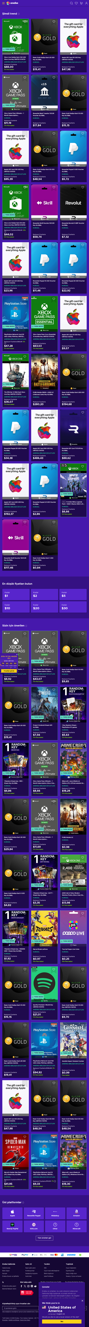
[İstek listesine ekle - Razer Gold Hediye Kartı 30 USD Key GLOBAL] (25, 802)
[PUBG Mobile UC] (73, 813)
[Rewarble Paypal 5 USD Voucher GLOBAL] (73, 146)
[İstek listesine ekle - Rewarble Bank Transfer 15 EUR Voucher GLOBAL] (54, 78)
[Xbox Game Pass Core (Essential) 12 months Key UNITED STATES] (44, 311)
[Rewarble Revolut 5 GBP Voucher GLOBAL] (73, 199)
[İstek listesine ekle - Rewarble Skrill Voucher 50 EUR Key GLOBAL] (54, 188)
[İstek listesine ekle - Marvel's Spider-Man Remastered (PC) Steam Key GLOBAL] (25, 1137)
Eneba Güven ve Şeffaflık (10, 1276)
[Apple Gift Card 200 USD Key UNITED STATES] (15, 478)
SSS (45, 1268)
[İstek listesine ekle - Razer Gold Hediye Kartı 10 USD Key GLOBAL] (83, 634)
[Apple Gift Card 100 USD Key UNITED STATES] (15, 146)
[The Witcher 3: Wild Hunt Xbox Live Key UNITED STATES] (15, 369)
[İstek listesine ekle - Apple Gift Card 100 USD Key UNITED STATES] (25, 134)
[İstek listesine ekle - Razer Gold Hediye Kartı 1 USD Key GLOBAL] (54, 523)
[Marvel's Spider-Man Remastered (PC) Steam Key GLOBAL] (15, 1149)
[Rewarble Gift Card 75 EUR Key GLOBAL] (73, 425)
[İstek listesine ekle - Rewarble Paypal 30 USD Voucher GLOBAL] (25, 413)
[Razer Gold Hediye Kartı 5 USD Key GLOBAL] (15, 870)
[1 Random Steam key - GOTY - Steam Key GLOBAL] (44, 869)
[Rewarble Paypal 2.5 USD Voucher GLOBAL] (44, 478)
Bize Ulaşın (6, 1270)
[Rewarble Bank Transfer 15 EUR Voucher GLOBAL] (44, 90)
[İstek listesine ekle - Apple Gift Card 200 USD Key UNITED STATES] (25, 467)
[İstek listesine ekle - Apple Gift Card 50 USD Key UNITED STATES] (83, 22)
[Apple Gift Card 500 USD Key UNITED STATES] (44, 425)
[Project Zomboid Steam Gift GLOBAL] (44, 702)
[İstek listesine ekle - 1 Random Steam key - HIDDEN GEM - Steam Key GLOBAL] (25, 914)
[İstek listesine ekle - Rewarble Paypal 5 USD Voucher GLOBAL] (83, 134)
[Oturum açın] (86, 3)
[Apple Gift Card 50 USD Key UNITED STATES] (73, 34)
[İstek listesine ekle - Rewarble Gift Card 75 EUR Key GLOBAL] (83, 413)
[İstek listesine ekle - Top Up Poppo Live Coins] (82, 914)
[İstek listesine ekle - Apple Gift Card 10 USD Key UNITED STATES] (83, 299)
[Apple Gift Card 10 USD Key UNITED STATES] (73, 311)
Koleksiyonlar (30, 1270)
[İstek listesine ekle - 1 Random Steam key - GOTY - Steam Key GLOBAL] (54, 858)
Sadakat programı (31, 1273)
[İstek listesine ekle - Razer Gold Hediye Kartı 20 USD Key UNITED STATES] (25, 1026)
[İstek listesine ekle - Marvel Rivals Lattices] (54, 914)
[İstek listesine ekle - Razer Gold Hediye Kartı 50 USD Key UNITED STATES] (54, 1084)
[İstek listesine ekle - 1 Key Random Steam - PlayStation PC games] (82, 690)
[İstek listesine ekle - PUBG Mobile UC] (82, 802)
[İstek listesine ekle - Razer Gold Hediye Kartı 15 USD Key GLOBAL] (83, 78)
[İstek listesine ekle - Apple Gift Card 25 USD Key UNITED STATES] (25, 246)
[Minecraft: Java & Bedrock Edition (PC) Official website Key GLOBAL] (73, 757)
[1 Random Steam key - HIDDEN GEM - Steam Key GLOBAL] (15, 925)
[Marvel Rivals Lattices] (44, 925)
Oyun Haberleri (71, 1268)
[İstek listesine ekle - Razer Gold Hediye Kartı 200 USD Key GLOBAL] (83, 357)
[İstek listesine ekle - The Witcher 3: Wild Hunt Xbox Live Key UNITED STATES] (25, 357)
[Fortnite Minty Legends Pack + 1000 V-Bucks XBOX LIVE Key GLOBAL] (73, 478)
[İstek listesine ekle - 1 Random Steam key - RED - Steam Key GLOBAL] (25, 746)
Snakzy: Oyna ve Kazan (73, 1276)
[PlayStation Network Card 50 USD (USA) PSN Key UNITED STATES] (15, 311)
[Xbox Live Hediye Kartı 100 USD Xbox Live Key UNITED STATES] (15, 34)
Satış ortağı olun (71, 1273)
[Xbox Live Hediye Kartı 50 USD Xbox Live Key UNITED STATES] (15, 199)
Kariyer (4, 1273)
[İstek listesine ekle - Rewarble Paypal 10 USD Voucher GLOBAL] (54, 246)
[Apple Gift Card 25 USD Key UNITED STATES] (15, 257)
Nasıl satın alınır (30, 1268)
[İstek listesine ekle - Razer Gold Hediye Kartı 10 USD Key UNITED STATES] (83, 970)
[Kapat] (82, 1300)
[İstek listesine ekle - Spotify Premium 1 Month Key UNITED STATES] (54, 970)
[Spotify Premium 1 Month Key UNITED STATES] (44, 981)
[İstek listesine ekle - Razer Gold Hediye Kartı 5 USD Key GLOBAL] (25, 858)
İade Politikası (48, 1276)
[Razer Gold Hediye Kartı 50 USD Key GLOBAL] (44, 146)
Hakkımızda (6, 1268)
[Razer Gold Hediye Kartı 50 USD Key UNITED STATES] (44, 1095)
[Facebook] (21, 1286)
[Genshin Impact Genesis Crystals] (73, 1037)
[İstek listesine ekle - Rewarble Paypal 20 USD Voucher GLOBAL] (83, 246)
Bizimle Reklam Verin (9, 1289)
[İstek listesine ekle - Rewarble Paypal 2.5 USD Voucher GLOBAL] (54, 467)
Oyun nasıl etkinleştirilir (51, 1270)
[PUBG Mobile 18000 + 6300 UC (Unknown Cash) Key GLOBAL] (44, 369)
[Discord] (32, 1286)
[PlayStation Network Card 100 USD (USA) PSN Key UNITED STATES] (44, 1037)
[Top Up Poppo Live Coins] (73, 925)
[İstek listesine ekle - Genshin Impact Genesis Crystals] (82, 1026)
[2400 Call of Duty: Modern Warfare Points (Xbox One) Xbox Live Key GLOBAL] (73, 869)
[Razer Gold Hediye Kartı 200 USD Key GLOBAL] (73, 369)
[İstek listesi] (76, 3)
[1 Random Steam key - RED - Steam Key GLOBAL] (15, 757)
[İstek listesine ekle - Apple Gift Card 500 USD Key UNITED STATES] (54, 413)
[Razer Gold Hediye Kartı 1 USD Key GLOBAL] (44, 534)
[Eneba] (12, 3)
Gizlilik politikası (13, 1320)
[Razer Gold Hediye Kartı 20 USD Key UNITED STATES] (15, 1037)
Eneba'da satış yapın (9, 1286)
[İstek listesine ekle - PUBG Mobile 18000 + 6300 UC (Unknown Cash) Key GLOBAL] (54, 357)
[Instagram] (28, 1286)
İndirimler (28, 1276)
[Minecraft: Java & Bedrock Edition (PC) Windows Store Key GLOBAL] (73, 1149)
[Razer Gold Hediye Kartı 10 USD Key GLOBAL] (73, 646)
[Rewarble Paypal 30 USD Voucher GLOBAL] (15, 425)
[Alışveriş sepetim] (81, 3)
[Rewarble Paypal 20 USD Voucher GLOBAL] (73, 257)
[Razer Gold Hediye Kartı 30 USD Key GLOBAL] (15, 814)
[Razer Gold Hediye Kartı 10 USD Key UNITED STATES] (73, 981)
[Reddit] (35, 1286)
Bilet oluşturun (49, 1273)
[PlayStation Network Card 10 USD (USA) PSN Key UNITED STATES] (44, 1149)
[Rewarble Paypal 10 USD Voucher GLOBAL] (44, 257)
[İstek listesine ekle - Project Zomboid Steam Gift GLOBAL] (54, 690)
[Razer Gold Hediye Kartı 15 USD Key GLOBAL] (73, 90)
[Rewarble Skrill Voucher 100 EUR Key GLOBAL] (15, 534)
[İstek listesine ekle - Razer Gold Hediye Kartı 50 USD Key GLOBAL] (54, 134)
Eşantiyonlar (70, 1270)
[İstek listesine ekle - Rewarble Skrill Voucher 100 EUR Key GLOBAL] (25, 523)
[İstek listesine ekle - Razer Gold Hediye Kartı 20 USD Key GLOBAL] (54, 22)
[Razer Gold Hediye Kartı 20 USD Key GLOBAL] (44, 34)
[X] (25, 1286)
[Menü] (3, 3)
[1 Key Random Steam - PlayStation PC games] (73, 702)
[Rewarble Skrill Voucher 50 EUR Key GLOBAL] (44, 199)
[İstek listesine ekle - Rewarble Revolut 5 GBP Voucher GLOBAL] (83, 188)
